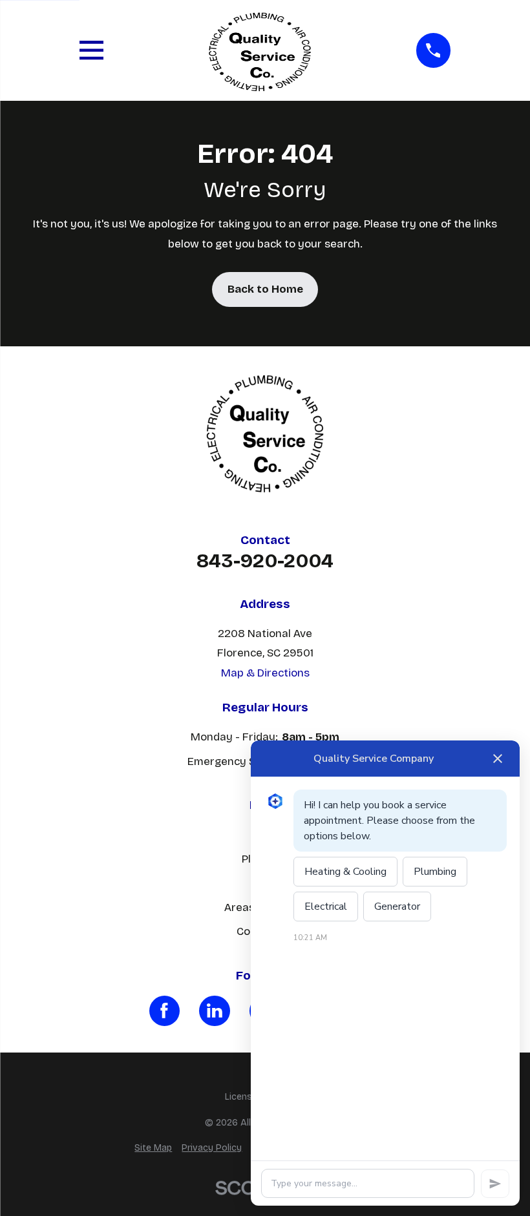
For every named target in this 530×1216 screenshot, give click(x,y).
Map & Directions (265, 673)
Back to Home (265, 289)
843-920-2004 (265, 561)
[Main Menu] (91, 50)
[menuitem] (153, 1148)
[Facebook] (164, 1011)
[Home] (260, 50)
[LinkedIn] (214, 1011)
